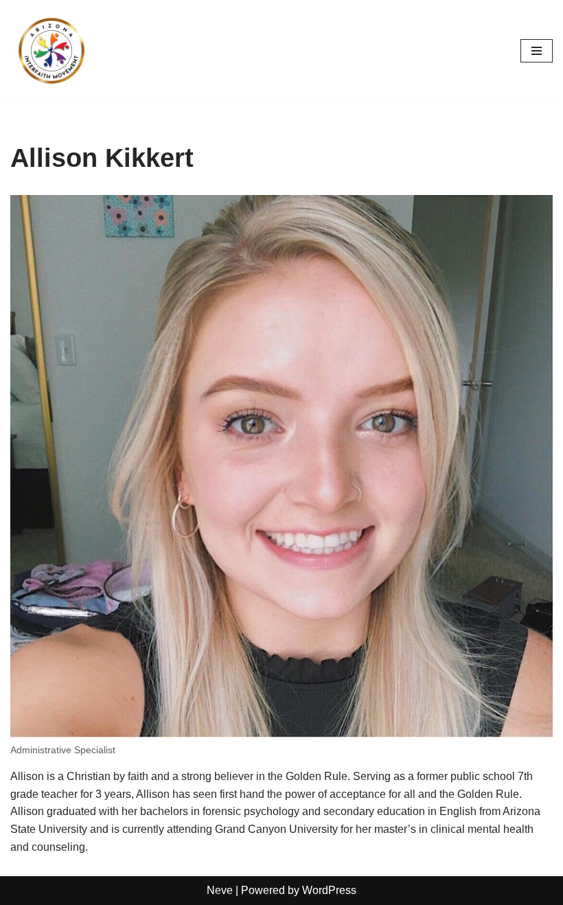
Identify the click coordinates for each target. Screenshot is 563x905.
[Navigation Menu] (536, 50)
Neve (220, 890)
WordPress (329, 890)
